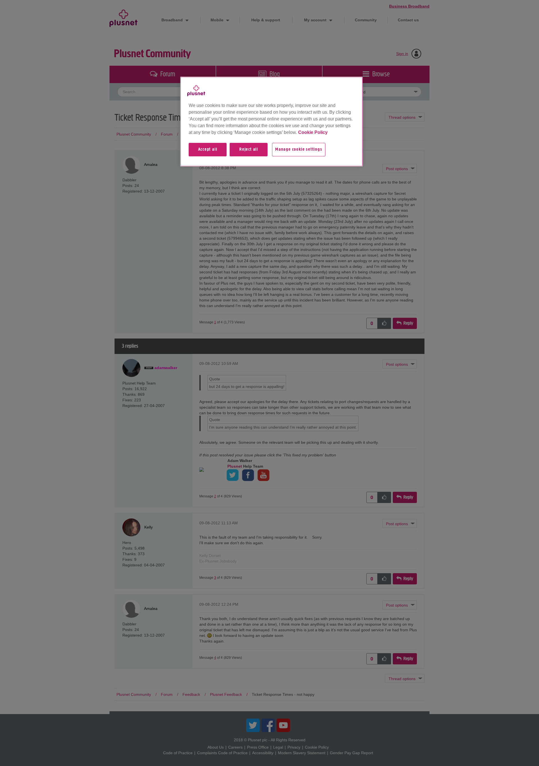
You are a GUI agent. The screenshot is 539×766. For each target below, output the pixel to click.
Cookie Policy (313, 132)
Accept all (207, 149)
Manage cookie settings (298, 149)
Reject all (248, 149)
